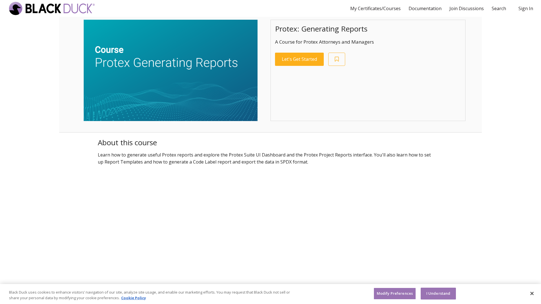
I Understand (438, 293)
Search (499, 8)
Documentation (426, 8)
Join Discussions (467, 8)
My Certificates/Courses (376, 8)
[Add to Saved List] (336, 59)
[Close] (532, 293)
